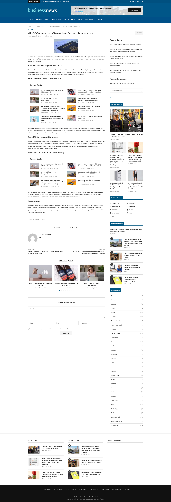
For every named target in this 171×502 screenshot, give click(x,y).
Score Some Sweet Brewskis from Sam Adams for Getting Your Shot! (89, 91)
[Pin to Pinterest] (74, 227)
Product (127, 392)
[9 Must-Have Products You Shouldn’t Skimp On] (71, 118)
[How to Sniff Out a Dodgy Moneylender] (34, 100)
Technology (127, 408)
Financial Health (69, 20)
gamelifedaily (37, 36)
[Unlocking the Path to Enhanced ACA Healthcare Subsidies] (116, 268)
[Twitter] (128, 1)
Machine (127, 371)
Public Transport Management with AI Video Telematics (125, 44)
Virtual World (90, 20)
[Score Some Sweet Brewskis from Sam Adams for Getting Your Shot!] (71, 92)
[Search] (142, 20)
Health (127, 346)
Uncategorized (127, 417)
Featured (39, 20)
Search (112, 30)
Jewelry (127, 358)
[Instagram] (130, 1)
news (43, 219)
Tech (46, 20)
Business (127, 304)
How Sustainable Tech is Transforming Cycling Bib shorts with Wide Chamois (135, 186)
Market (127, 379)
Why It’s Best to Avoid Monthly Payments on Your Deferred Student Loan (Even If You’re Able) (53, 108)
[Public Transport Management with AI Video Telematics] (126, 120)
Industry (127, 350)
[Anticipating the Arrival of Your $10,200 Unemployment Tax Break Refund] (34, 119)
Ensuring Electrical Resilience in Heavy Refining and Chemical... (64, 1)
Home (31, 20)
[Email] (138, 1)
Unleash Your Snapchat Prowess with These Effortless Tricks (131, 279)
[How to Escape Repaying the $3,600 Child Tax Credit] (34, 92)
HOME (75, 496)
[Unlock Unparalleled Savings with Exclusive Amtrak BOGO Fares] (71, 100)
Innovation (127, 354)
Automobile (127, 296)
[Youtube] (135, 1)
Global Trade (127, 337)
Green (80, 20)
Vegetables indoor (127, 421)
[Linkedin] (133, 1)
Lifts (127, 362)
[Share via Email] (76, 227)
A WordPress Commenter (118, 83)
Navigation (131, 83)
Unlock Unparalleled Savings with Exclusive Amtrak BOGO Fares (89, 99)
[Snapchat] (140, 1)
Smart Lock (127, 400)
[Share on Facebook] (70, 227)
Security (127, 396)
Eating (99, 20)
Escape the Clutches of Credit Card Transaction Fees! (89, 107)
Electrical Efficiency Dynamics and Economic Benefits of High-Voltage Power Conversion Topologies (117, 160)
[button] (41, 1)
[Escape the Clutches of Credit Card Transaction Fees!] (71, 108)
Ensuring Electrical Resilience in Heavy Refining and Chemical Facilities (117, 186)
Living (127, 367)
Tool (127, 413)
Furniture (127, 329)
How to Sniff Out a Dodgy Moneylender (49, 99)
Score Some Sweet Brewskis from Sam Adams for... (66, 284)
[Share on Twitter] (72, 227)
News (127, 388)
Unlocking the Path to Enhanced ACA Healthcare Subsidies (132, 267)
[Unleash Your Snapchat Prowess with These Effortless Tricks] (116, 280)
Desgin (127, 308)
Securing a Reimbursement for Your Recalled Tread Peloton (133, 255)
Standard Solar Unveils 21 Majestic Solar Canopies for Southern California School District (133, 242)
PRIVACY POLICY (93, 496)
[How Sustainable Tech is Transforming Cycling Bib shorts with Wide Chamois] (135, 175)
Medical (127, 383)
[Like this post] (68, 227)
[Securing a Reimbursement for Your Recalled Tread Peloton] (116, 256)
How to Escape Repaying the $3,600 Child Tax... (40, 284)
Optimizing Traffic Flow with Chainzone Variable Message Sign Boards (126, 230)
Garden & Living (56, 20)
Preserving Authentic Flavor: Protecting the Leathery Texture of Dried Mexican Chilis (135, 158)
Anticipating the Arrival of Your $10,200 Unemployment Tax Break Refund (52, 118)
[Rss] (142, 1)
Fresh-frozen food (127, 325)
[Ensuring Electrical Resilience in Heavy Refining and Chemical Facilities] (118, 175)
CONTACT (82, 496)
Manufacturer (127, 375)
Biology (127, 300)
